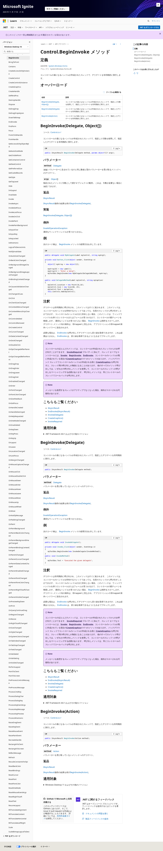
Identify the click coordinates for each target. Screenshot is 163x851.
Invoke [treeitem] (11, 199)
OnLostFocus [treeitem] (14, 456)
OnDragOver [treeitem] (14, 377)
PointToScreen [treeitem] (14, 676)
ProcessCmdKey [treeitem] (15, 692)
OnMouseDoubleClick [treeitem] (17, 476)
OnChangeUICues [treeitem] (16, 294)
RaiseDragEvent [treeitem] (15, 722)
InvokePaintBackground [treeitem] (18, 225)
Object (54, 179)
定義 (136, 48)
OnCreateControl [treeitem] (15, 327)
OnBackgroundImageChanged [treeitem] (19, 266)
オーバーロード (140, 52)
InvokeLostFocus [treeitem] (15, 212)
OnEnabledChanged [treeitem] (17, 381)
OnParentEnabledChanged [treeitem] (19, 572)
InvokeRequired (74, 352)
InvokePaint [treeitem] (13, 221)
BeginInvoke (64, 244)
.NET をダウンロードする (149, 27)
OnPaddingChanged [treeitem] (17, 520)
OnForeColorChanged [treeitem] (17, 394)
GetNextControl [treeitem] (15, 164)
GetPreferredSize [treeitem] (15, 168)
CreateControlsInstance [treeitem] (18, 82)
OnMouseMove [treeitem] (15, 498)
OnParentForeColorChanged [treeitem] (19, 584)
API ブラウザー (60, 44)
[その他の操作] (120, 44)
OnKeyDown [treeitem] (13, 429)
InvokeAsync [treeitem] (13, 203)
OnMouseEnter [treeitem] (15, 485)
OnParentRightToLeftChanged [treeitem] (19, 591)
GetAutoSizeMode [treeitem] (16, 151)
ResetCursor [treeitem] (13, 775)
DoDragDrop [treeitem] (14, 109)
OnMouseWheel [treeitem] (15, 507)
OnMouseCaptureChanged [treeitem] (19, 466)
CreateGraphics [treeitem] (15, 87)
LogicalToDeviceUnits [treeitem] (17, 247)
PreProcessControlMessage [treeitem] (19, 681)
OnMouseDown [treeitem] (15, 480)
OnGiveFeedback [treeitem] (15, 399)
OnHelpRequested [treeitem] (16, 416)
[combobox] (16, 47)
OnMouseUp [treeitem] (14, 502)
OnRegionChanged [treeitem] (16, 614)
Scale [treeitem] (11, 827)
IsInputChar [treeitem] (13, 230)
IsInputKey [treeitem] (13, 234)
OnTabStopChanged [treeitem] (17, 645)
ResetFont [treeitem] (12, 779)
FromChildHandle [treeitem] (16, 135)
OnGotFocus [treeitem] (13, 403)
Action (56, 751)
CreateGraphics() (55, 418)
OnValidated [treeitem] (13, 654)
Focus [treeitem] (11, 130)
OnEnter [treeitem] (12, 386)
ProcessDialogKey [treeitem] (16, 700)
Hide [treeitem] (10, 186)
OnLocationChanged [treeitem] (17, 451)
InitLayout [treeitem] (13, 190)
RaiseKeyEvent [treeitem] (14, 727)
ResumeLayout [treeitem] (14, 805)
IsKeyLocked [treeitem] (13, 238)
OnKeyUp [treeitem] (12, 438)
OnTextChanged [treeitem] (15, 649)
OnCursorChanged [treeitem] (16, 332)
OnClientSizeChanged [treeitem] (17, 303)
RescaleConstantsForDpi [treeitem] (18, 762)
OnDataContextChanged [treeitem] (18, 336)
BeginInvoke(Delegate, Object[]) (57, 215)
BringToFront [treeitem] (14, 62)
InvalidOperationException (55, 228)
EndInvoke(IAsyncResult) (59, 411)
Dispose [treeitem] (12, 104)
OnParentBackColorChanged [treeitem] (19, 534)
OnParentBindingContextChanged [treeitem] (19, 549)
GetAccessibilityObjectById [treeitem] (19, 145)
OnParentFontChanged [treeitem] (18, 578)
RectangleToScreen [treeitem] (16, 749)
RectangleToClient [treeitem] (16, 744)
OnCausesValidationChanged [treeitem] (19, 288)
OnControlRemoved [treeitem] (16, 323)
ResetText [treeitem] (12, 801)
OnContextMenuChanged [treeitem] (19, 307)
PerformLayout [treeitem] (14, 667)
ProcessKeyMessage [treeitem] (17, 709)
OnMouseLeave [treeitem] (15, 493)
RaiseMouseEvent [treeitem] (16, 731)
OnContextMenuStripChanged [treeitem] (19, 313)
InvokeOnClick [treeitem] (14, 216)
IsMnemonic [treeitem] (13, 243)
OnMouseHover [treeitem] (15, 489)
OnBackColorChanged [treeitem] (17, 260)
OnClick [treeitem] (12, 298)
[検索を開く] (148, 21)
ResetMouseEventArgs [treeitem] (17, 792)
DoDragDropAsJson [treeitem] (16, 113)
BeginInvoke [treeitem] (14, 58)
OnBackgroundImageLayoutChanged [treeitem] (19, 273)
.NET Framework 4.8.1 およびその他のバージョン (66, 434)
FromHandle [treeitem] (13, 139)
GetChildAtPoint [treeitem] (15, 155)
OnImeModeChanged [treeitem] (17, 421)
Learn (43, 44)
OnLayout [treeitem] (12, 442)
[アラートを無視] (158, 5)
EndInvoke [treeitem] (13, 122)
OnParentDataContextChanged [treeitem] (19, 565)
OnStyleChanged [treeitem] (15, 632)
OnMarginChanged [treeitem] (16, 460)
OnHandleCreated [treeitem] (16, 407)
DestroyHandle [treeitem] (14, 100)
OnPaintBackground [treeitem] (17, 528)
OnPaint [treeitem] (12, 524)
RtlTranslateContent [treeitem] (16, 814)
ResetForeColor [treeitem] (15, 784)
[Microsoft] (4, 21)
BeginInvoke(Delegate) (51, 109)
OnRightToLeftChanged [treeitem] (18, 623)
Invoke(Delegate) (55, 414)
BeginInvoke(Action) (49, 116)
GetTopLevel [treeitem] (13, 181)
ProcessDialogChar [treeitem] (16, 696)
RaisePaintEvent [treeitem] (15, 735)
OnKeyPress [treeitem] (13, 434)
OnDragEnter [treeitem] (14, 368)
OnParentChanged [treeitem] (16, 555)
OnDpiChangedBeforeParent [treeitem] (19, 358)
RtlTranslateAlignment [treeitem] (17, 810)
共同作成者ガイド (56, 817)
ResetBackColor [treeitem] (15, 766)
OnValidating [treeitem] (14, 658)
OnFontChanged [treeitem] (15, 390)
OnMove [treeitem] (12, 511)
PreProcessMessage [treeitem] (16, 687)
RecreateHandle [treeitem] (15, 740)
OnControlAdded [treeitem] (15, 319)
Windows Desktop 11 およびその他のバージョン (66, 784)
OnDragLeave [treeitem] (14, 372)
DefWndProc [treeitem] (13, 95)
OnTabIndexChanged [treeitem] (17, 641)
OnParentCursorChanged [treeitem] (19, 559)
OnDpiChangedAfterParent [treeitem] (19, 350)
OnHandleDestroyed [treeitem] (17, 412)
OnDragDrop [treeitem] (14, 364)
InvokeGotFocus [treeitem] (15, 208)
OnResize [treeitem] (12, 619)
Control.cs (55, 132)
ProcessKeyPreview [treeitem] (16, 714)
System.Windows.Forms (58, 66)
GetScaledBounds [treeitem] (16, 173)
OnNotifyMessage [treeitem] (16, 515)
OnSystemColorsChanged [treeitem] (19, 636)
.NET (50, 44)
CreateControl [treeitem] (14, 78)
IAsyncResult (49, 198)
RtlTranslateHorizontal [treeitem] (17, 818)
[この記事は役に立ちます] (134, 73)
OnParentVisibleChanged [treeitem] (19, 597)
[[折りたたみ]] (30, 42)
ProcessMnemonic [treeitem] (16, 718)
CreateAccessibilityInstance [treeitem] (19, 72)
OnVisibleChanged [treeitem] (16, 663)
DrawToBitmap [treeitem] (14, 117)
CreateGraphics (73, 358)
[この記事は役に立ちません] (137, 73)
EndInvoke (62, 332)
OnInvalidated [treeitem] (14, 425)
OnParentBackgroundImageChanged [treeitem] (19, 541)
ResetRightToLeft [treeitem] (15, 797)
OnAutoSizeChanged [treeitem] (17, 256)
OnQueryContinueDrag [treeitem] (18, 610)
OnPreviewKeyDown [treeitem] (17, 601)
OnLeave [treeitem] (12, 447)
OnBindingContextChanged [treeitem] (19, 280)
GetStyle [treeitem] (12, 177)
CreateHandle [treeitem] (14, 91)
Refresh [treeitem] (12, 757)
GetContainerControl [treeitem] (17, 160)
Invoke (64, 355)
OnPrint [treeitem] (12, 606)
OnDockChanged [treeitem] (15, 340)
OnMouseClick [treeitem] (14, 472)
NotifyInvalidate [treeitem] (15, 251)
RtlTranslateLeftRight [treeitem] (17, 823)
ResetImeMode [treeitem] (15, 788)
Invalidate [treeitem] (13, 195)
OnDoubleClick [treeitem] (14, 345)
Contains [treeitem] (12, 66)
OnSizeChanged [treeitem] (15, 628)
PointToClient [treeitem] (14, 671)
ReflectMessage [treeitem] (15, 753)
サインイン (156, 21)
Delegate (57, 165)
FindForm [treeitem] (12, 126)
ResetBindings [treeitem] (14, 770)
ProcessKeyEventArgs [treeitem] (17, 705)
